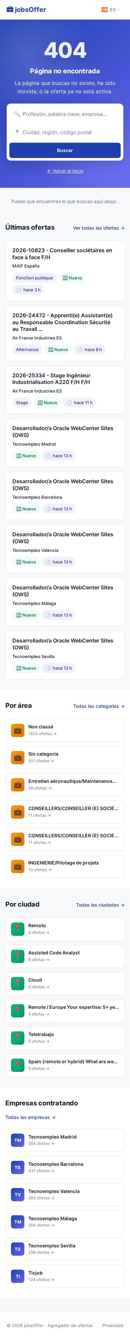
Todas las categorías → (99, 706)
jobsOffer (29, 10)
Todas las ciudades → (100, 905)
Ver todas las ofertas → (99, 228)
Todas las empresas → (30, 1117)
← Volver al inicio (65, 171)
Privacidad (112, 1325)
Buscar (65, 150)
